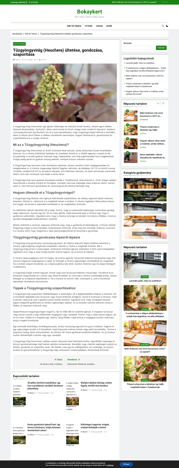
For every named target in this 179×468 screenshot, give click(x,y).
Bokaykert (89, 11)
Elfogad (126, 464)
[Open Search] (163, 26)
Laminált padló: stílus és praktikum (140, 63)
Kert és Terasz (74, 26)
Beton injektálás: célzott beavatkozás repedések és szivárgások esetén (152, 157)
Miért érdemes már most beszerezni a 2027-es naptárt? (134, 2)
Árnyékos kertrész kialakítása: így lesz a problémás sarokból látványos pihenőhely (45, 386)
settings (110, 465)
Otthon (88, 26)
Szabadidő (144, 120)
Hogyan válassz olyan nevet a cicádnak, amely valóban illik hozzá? (152, 144)
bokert (18, 59)
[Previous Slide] (163, 2)
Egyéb (109, 26)
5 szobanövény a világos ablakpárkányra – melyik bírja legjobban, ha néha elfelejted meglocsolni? (145, 316)
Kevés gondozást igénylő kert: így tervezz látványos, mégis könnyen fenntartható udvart (44, 427)
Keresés (128, 43)
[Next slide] (166, 2)
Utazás (99, 26)
